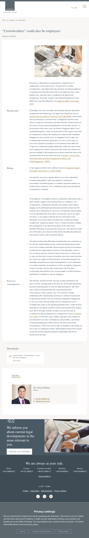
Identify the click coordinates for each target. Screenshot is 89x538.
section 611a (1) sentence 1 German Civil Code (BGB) (50, 116)
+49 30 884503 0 (8, 471)
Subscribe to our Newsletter (19, 452)
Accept (22, 531)
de (72, 8)
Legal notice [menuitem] (34, 491)
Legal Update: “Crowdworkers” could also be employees (26, 356)
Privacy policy (63, 531)
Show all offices (44, 476)
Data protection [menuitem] (46, 491)
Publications (22, 20)
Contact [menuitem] (26, 491)
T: (34, 399)
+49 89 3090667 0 (80, 471)
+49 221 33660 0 (26, 471)
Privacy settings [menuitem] (60, 491)
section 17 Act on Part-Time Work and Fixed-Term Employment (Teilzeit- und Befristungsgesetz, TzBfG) (54, 158)
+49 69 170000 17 (44, 471)
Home (4, 20)
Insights (12, 20)
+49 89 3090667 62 (42, 399)
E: (34, 401)
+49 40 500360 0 (62, 471)
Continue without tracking (41, 531)
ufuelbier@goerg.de (42, 401)
